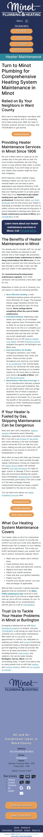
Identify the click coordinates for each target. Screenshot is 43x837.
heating (35, 664)
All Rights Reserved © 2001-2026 (30, 834)
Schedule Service (21, 134)
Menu (21, 21)
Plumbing (12, 785)
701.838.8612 (22, 26)
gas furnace (21, 439)
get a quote (21, 44)
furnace (27, 642)
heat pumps (24, 653)
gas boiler (33, 439)
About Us (36, 830)
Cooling (11, 782)
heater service (11, 465)
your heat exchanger (18, 468)
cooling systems (13, 667)
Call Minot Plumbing (21, 508)
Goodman (18, 830)
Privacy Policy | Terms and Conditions (21, 836)
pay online (21, 31)
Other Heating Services (21, 515)
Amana (27, 830)
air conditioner (15, 364)
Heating (11, 779)
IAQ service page (17, 378)
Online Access (16, 834)
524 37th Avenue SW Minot (21, 751)
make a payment (21, 815)
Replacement (24, 477)
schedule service (21, 50)
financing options (32, 341)
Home (16, 827)
